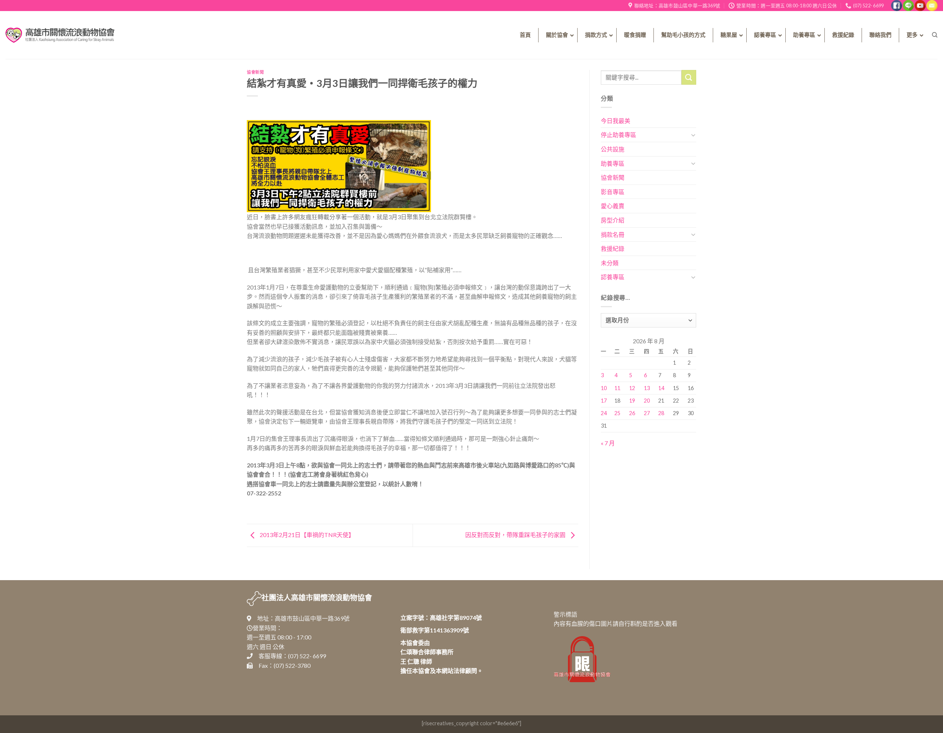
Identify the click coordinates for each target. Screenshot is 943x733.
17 (604, 400)
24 (604, 413)
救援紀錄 (612, 248)
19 (632, 400)
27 (647, 413)
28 (661, 413)
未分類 (609, 262)
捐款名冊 (612, 234)
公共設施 (612, 148)
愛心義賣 (612, 205)
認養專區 (612, 276)
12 (632, 388)
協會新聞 (255, 72)
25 (617, 413)
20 (647, 400)
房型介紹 (612, 220)
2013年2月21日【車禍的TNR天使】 (306, 534)
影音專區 (612, 191)
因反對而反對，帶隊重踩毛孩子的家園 (516, 534)
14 (661, 388)
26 (632, 413)
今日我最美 (615, 120)
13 (647, 388)
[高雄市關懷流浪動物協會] (60, 35)
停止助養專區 (618, 134)
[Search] (934, 35)
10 (604, 388)
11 (617, 388)
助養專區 (612, 163)
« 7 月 (608, 442)
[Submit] (688, 77)
